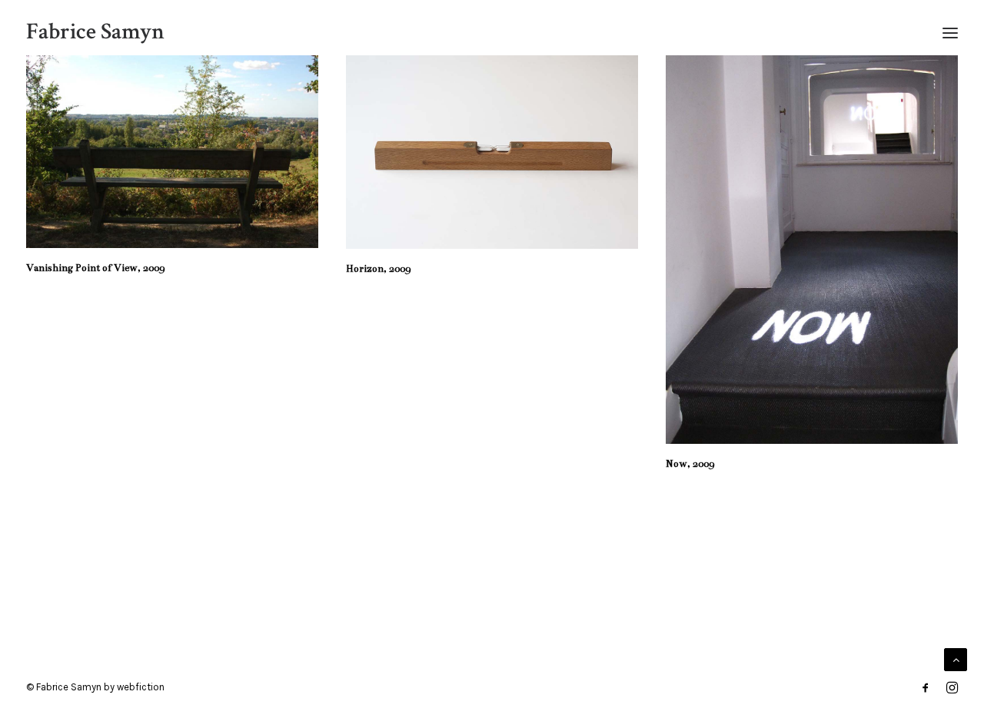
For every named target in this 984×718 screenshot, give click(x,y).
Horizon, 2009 (378, 269)
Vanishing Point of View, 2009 (95, 268)
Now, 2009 (690, 464)
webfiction (141, 687)
